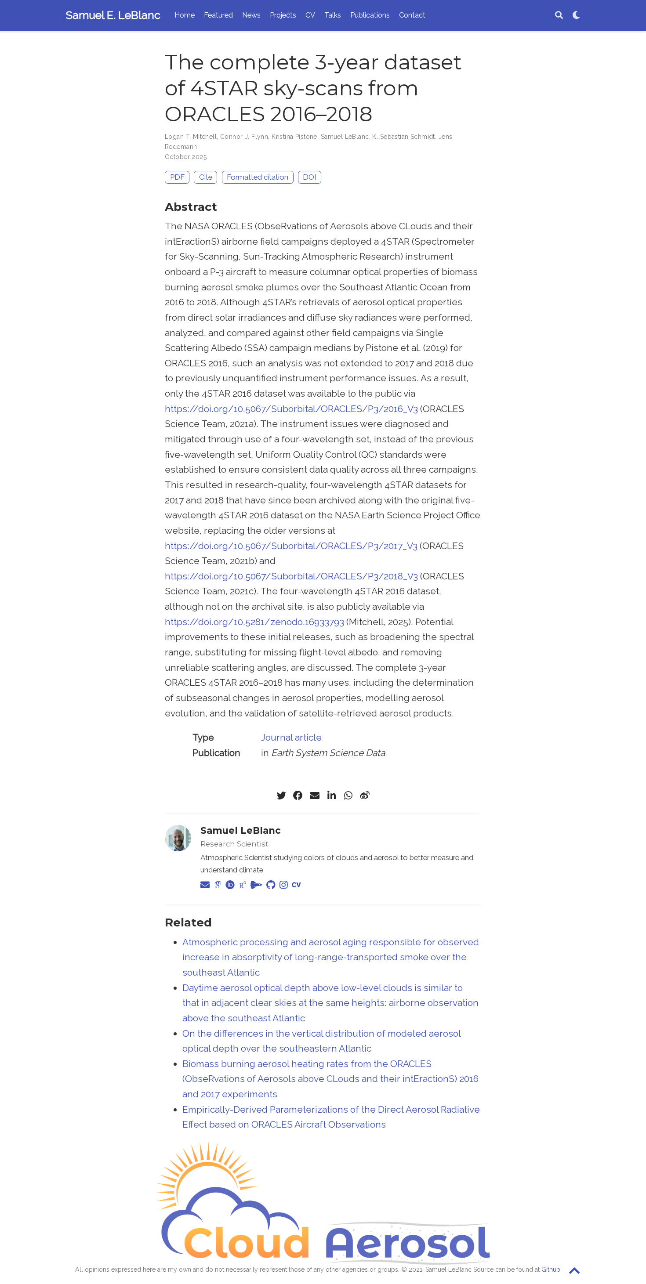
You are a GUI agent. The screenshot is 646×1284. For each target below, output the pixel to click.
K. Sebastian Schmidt (403, 136)
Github (550, 1269)
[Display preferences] (576, 16)
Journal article (291, 737)
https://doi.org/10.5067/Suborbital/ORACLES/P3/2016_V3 (291, 408)
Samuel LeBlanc (345, 136)
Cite (205, 177)
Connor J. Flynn (244, 136)
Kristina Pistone (294, 136)
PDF (177, 177)
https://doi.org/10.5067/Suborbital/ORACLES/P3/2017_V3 (291, 545)
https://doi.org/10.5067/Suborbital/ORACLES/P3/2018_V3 (291, 576)
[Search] (559, 16)
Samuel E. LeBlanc (113, 15)
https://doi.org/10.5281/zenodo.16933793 (254, 621)
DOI (309, 177)
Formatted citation (257, 177)
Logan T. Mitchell (191, 136)
